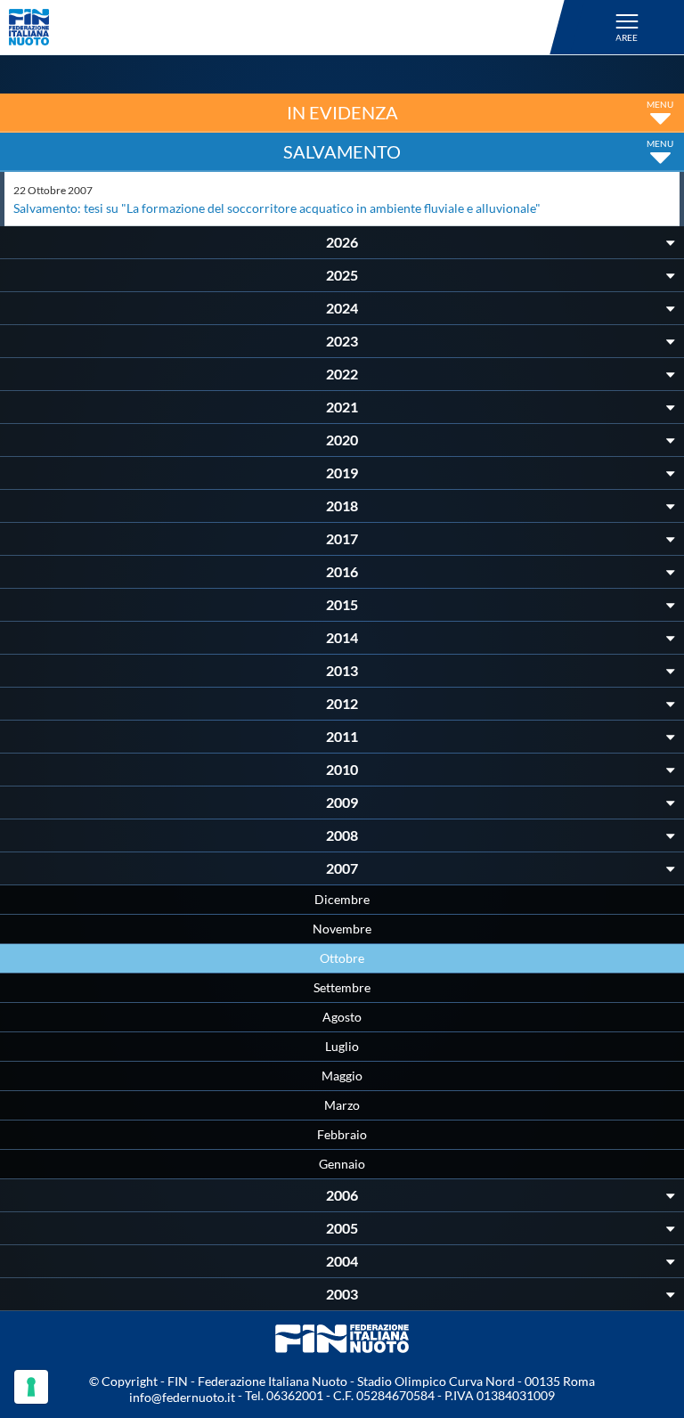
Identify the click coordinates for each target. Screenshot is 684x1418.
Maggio (342, 1075)
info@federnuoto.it (182, 1397)
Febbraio (342, 1134)
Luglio (342, 1046)
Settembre (342, 987)
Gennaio (342, 1163)
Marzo (342, 1104)
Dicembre (342, 899)
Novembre (342, 928)
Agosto (342, 1016)
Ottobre (342, 958)
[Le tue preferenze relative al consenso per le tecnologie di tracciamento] (31, 1387)
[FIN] (289, 27)
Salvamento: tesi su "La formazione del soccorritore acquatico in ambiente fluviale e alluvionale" (277, 208)
